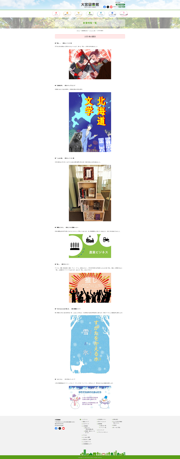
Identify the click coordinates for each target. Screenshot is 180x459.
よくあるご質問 (86, 437)
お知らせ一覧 (103, 425)
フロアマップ (86, 423)
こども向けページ (87, 441)
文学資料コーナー (102, 419)
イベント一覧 (92, 30)
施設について (86, 421)
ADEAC (115, 425)
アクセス (85, 435)
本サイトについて (102, 421)
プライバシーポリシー (103, 432)
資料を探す (115, 419)
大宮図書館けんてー (87, 443)
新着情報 (100, 423)
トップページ (84, 419)
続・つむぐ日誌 (116, 427)
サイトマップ (101, 430)
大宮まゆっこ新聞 (87, 439)
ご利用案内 (85, 426)
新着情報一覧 (84, 30)
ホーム (78, 30)
